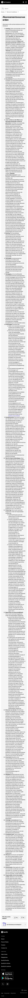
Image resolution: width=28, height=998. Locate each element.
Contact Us (4, 948)
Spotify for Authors (6, 966)
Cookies (2, 995)
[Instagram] (7, 984)
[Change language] (23, 2)
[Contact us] (25, 924)
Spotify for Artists (5, 963)
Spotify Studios (5, 960)
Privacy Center (6, 993)
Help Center (4, 954)
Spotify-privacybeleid (14, 415)
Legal (2, 993)
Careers (3, 945)
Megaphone (4, 957)
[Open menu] (26, 2)
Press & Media (4, 942)
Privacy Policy (13, 993)
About (2, 939)
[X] (3, 984)
